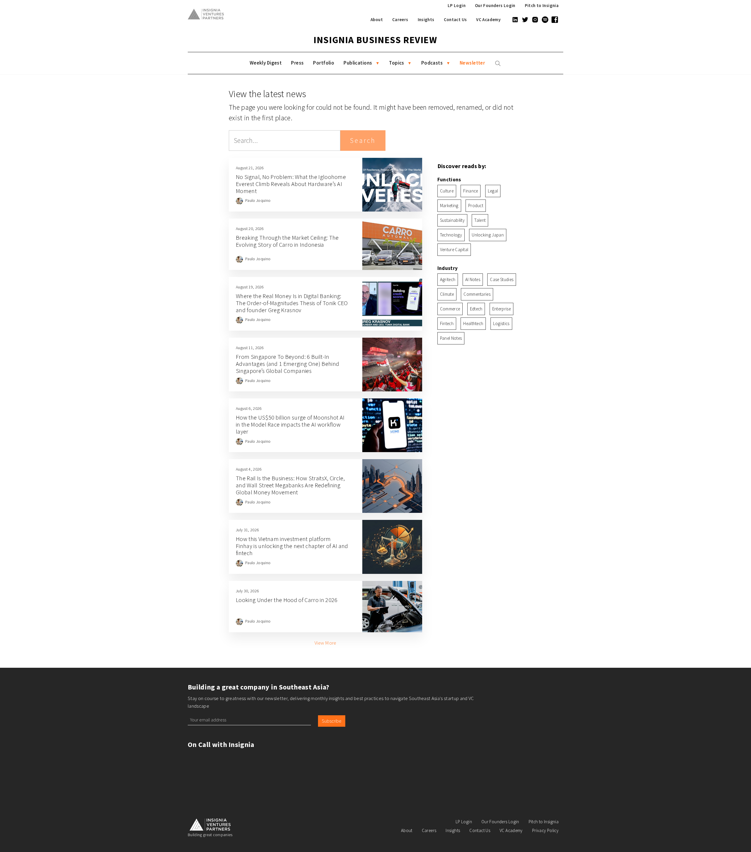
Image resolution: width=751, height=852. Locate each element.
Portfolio (323, 63)
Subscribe (331, 721)
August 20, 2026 (250, 228)
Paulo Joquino (257, 200)
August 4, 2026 (248, 469)
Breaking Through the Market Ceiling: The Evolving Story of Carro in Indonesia (287, 241)
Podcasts (432, 63)
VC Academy (488, 19)
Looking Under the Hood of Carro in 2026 (286, 600)
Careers (400, 19)
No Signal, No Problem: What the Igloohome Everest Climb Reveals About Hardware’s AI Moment (291, 184)
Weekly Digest (266, 63)
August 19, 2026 (250, 287)
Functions (449, 179)
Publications (358, 63)
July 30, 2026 (247, 591)
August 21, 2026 (250, 167)
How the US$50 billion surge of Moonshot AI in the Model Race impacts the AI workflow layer (290, 424)
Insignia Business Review (375, 40)
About (377, 19)
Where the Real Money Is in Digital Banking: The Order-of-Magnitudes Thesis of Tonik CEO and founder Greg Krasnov (292, 303)
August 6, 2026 (248, 408)
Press (297, 63)
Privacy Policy (545, 830)
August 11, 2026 (250, 347)
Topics (396, 63)
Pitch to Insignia (542, 5)
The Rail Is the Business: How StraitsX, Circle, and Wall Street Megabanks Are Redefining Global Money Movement (290, 485)
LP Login (457, 5)
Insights (426, 19)
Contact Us (455, 19)
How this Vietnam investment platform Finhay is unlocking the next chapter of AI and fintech (292, 546)
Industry (447, 268)
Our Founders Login (495, 5)
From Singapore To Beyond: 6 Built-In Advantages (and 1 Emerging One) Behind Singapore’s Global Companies (287, 363)
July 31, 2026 (247, 529)
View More (325, 643)
